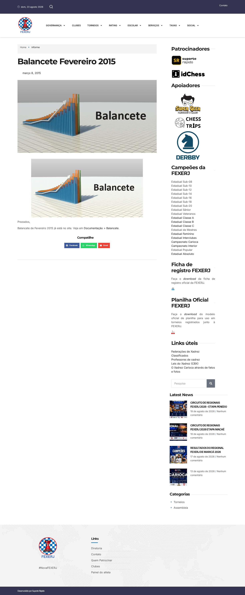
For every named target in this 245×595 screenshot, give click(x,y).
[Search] (211, 383)
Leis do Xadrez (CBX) (184, 363)
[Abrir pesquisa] (51, 6)
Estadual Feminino (182, 233)
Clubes (76, 25)
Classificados (179, 355)
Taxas (173, 25)
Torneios (92, 25)
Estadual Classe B (182, 221)
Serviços (153, 25)
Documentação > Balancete (101, 228)
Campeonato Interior (184, 245)
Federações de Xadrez (185, 351)
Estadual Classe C (182, 225)
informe (36, 47)
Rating (113, 25)
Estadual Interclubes (183, 237)
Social (191, 25)
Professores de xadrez (185, 359)
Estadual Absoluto (182, 254)
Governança (54, 25)
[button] (72, 245)
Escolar (133, 25)
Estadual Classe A (182, 217)
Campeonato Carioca (184, 241)
